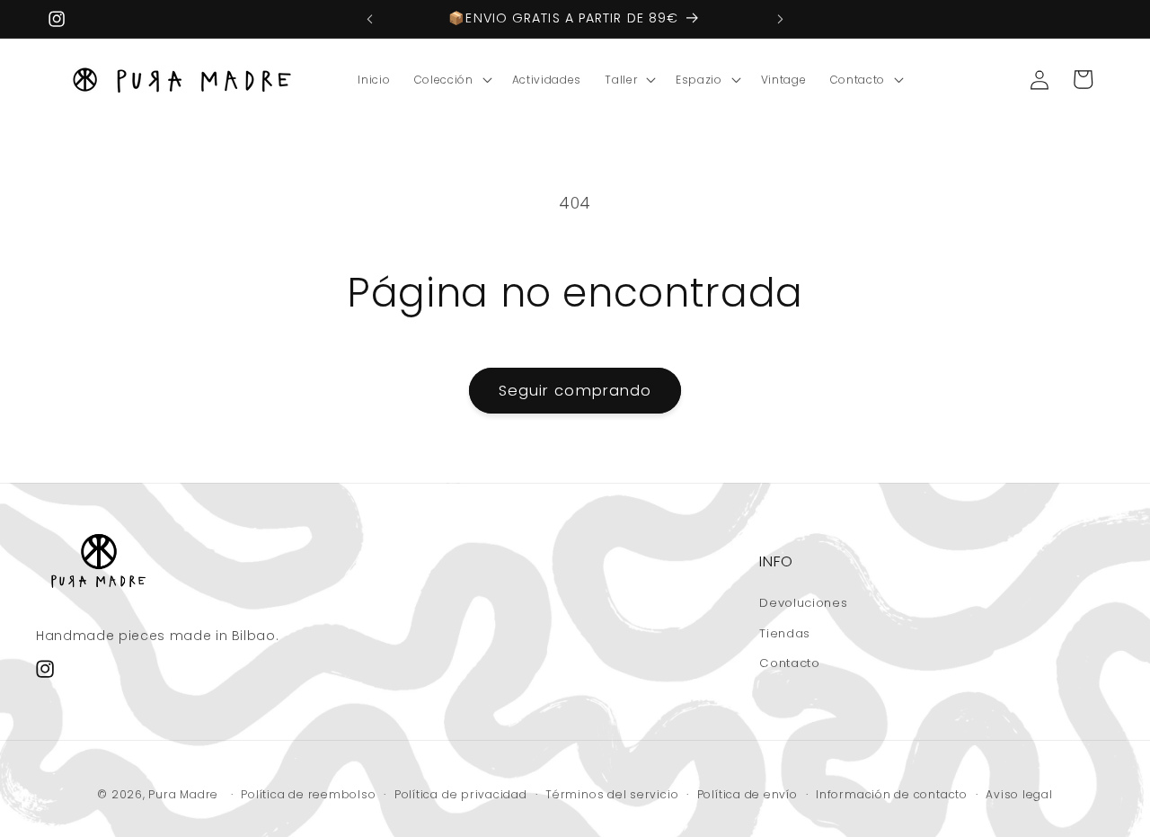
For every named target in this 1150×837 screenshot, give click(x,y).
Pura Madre (183, 794)
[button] (451, 80)
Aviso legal (1019, 794)
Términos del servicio (611, 794)
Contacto (789, 663)
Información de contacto (892, 794)
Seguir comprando (575, 390)
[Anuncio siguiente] (781, 19)
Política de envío (747, 794)
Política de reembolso (308, 794)
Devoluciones (803, 602)
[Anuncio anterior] (370, 19)
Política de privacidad (460, 794)
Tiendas (784, 633)
